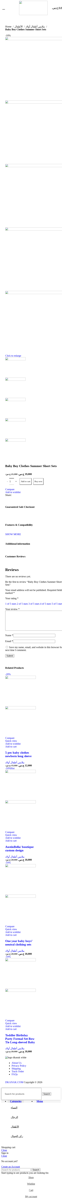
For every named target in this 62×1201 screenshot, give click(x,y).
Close (4, 1150)
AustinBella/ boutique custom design (19, 848)
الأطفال (18, 26)
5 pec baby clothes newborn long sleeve (18, 754)
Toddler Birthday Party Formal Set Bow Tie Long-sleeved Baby (20, 1039)
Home (8, 26)
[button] (11, 746)
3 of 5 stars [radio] (33, 603)
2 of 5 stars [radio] (22, 603)
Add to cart (25, 481)
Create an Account (10, 1166)
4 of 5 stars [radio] (45, 603)
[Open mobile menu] (4, 8)
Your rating (11, 598)
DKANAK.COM (14, 1082)
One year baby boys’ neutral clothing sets (18, 942)
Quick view (11, 741)
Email (9, 641)
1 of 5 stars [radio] (10, 603)
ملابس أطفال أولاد (35, 26)
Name (9, 635)
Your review (12, 609)
